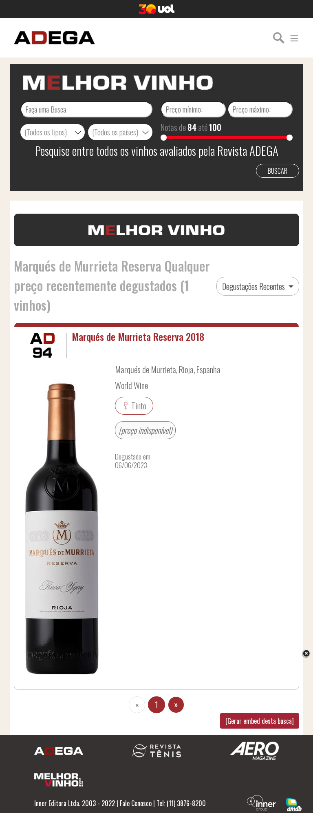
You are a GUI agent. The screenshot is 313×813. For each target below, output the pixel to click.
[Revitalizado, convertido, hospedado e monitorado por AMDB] (294, 804)
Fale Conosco (136, 803)
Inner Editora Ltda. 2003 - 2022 (74, 803)
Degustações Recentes (254, 286)
